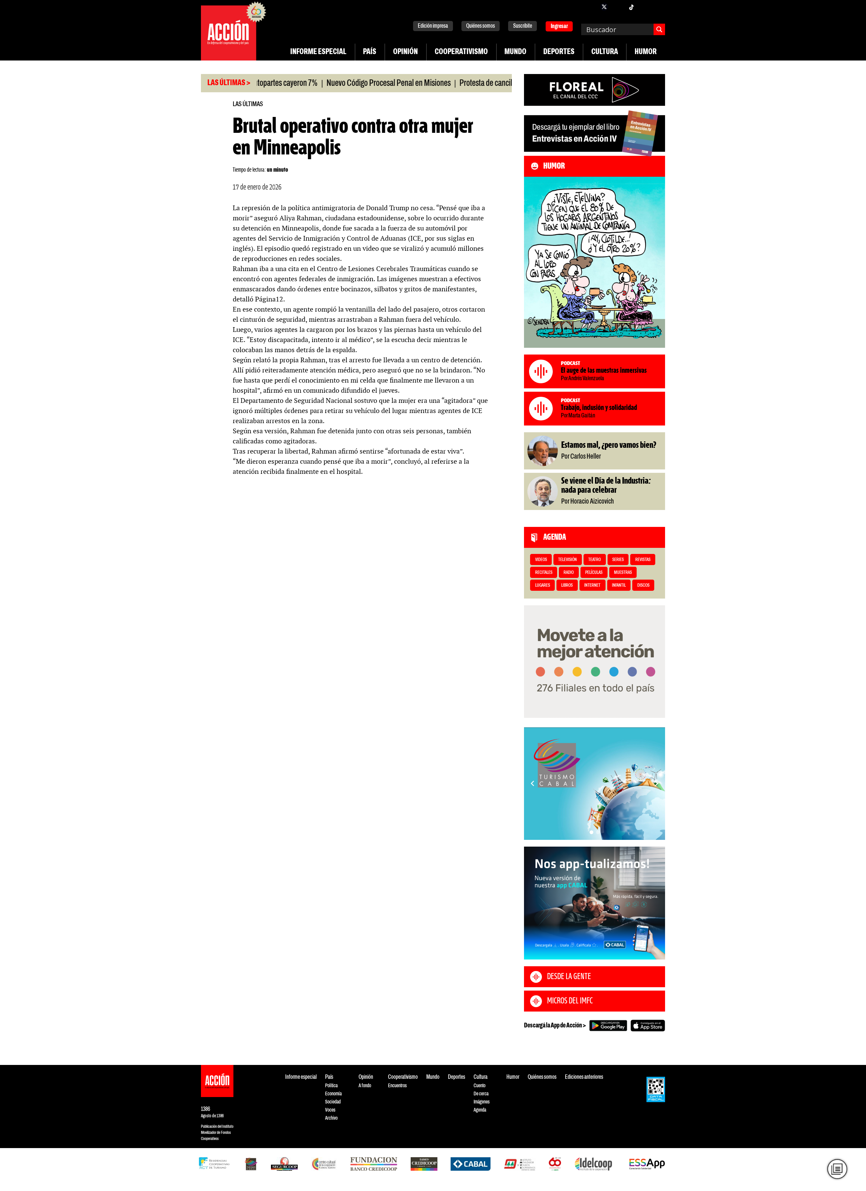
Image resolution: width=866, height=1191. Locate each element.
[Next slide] (657, 783)
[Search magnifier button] (659, 29)
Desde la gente (569, 976)
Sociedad (333, 1101)
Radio (569, 572)
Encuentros (397, 1085)
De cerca (481, 1093)
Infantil (619, 585)
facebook (590, 6)
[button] (591, 832)
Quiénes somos (480, 26)
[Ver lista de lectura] (837, 1169)
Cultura (604, 52)
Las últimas (248, 104)
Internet (592, 585)
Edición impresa (433, 26)
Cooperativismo (461, 52)
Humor (646, 52)
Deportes (558, 52)
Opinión (405, 52)
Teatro (594, 560)
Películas (593, 572)
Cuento (479, 1085)
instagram (617, 6)
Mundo (515, 52)
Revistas (643, 560)
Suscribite (522, 26)
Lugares (542, 585)
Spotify (658, 6)
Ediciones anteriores (584, 1077)
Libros (567, 585)
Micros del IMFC (570, 1001)
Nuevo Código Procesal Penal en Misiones (352, 83)
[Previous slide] (532, 783)
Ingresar (559, 26)
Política (331, 1085)
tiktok (631, 6)
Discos (643, 585)
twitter (604, 7)
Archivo (331, 1118)
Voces (330, 1110)
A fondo (365, 1085)
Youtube (644, 6)
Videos (541, 560)
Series (618, 560)
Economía (333, 1093)
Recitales (543, 572)
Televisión (567, 560)
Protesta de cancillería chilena (467, 83)
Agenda (480, 1110)
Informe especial (318, 52)
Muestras (623, 572)
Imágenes (481, 1101)
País (369, 52)
